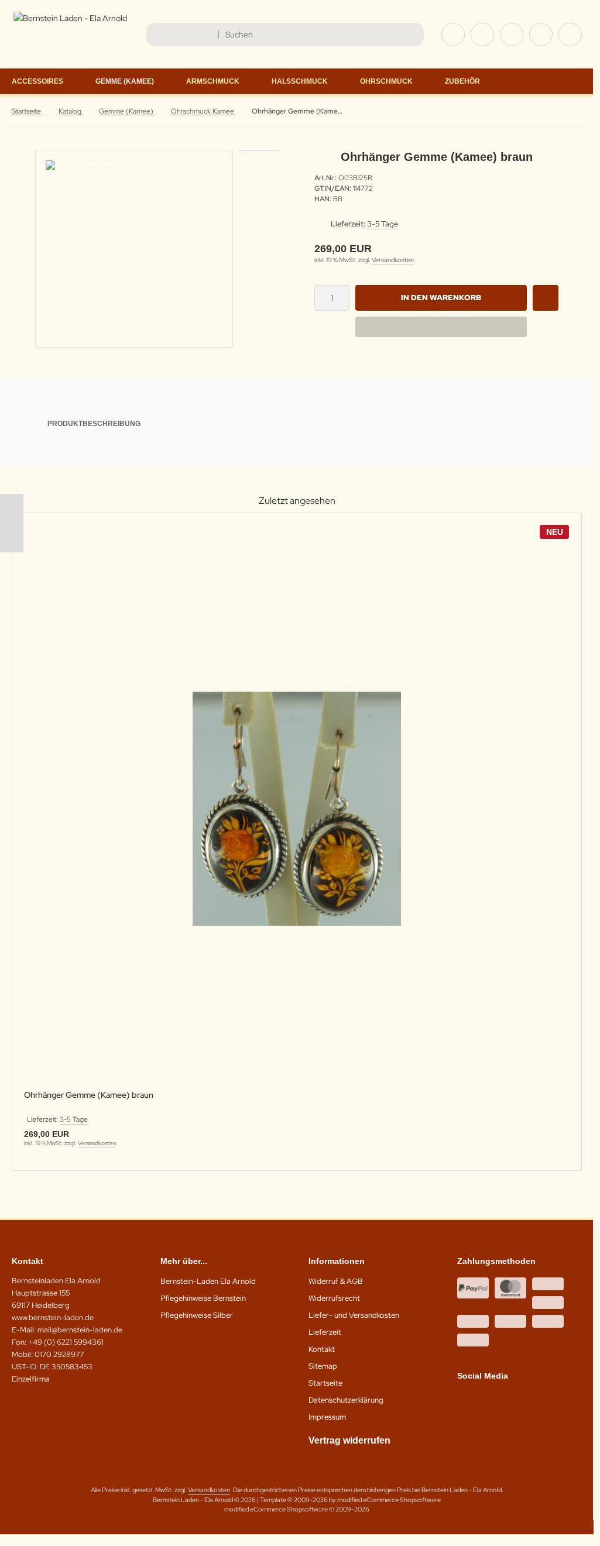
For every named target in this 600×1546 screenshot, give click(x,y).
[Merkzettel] (511, 34)
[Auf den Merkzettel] (545, 298)
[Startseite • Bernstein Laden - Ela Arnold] (70, 18)
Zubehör (462, 81)
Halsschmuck (300, 81)
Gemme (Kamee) (124, 81)
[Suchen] (411, 34)
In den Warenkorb (441, 297)
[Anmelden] (482, 34)
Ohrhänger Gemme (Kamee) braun (88, 1095)
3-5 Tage (382, 224)
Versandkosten (393, 260)
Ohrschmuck (386, 81)
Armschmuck (212, 81)
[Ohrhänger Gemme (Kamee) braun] (296, 809)
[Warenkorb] (541, 34)
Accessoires (37, 81)
